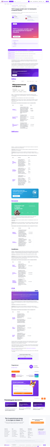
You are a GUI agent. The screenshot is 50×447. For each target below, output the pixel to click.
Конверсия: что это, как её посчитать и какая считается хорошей (38, 409)
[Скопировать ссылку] (16, 367)
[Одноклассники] (13, 367)
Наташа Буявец (29, 16)
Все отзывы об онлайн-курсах (23, 431)
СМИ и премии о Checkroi (30, 435)
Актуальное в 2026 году (14, 431)
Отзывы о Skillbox (21, 432)
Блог (43, 1)
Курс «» (15, 118)
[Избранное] (46, 1)
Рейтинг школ (40, 1)
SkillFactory (14, 131)
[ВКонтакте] (12, 367)
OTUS (13, 288)
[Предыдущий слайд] (42, 398)
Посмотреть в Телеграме (38, 422)
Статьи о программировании (15, 434)
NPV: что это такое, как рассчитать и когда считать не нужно (25, 409)
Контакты (29, 436)
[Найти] (28, 1)
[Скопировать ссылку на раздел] (15, 288)
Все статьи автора (36, 367)
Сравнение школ (6, 436)
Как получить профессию (14, 436)
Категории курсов (6, 430)
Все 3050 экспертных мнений (30, 19)
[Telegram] (27, 18)
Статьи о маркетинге (14, 433)
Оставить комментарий (15, 371)
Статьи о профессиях (14, 432)
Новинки (31, 1)
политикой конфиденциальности (26, 391)
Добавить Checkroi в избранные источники (25, 358)
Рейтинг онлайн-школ (22, 430)
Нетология (14, 201)
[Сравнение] (48, 1)
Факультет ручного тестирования (14, 266)
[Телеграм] (45, 445)
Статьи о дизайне (14, 435)
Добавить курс (29, 437)
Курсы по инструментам (6, 434)
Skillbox (9, 51)
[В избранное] (38, 6)
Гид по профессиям (35, 1)
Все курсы (11, 1)
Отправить (23, 393)
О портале (29, 431)
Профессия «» (14, 170)
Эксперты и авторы (30, 430)
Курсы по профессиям (6, 432)
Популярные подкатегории (7, 431)
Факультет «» (14, 273)
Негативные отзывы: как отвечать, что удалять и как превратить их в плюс (10, 410)
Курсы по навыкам (6, 433)
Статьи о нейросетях (14, 430)
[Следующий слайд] (44, 398)
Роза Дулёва (15, 16)
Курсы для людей (6, 435)
